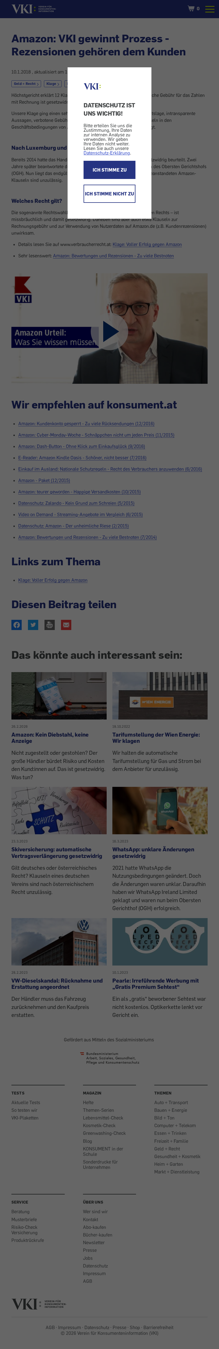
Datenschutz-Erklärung (107, 153)
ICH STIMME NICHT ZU (109, 194)
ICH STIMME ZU (110, 170)
